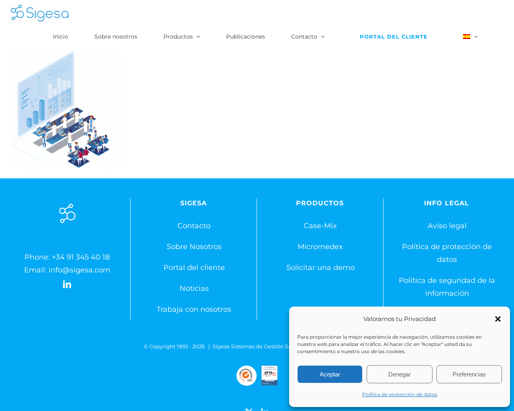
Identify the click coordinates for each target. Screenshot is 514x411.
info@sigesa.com (79, 270)
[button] (498, 319)
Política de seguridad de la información (447, 287)
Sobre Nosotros (194, 246)
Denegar (399, 374)
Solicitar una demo (320, 267)
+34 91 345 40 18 (81, 257)
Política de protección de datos (399, 394)
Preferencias (469, 374)
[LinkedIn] (67, 284)
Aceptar (330, 374)
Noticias (194, 288)
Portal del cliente (194, 267)
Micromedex (320, 246)
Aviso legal (447, 225)
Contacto (193, 225)
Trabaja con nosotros (194, 309)
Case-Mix (320, 225)
